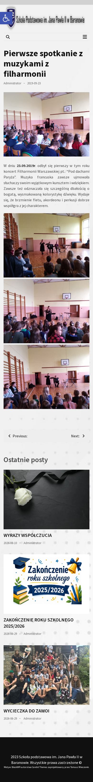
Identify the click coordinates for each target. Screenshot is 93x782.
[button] (6, 18)
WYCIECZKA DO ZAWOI (26, 711)
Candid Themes (39, 767)
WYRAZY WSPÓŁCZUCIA (28, 535)
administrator (12, 83)
